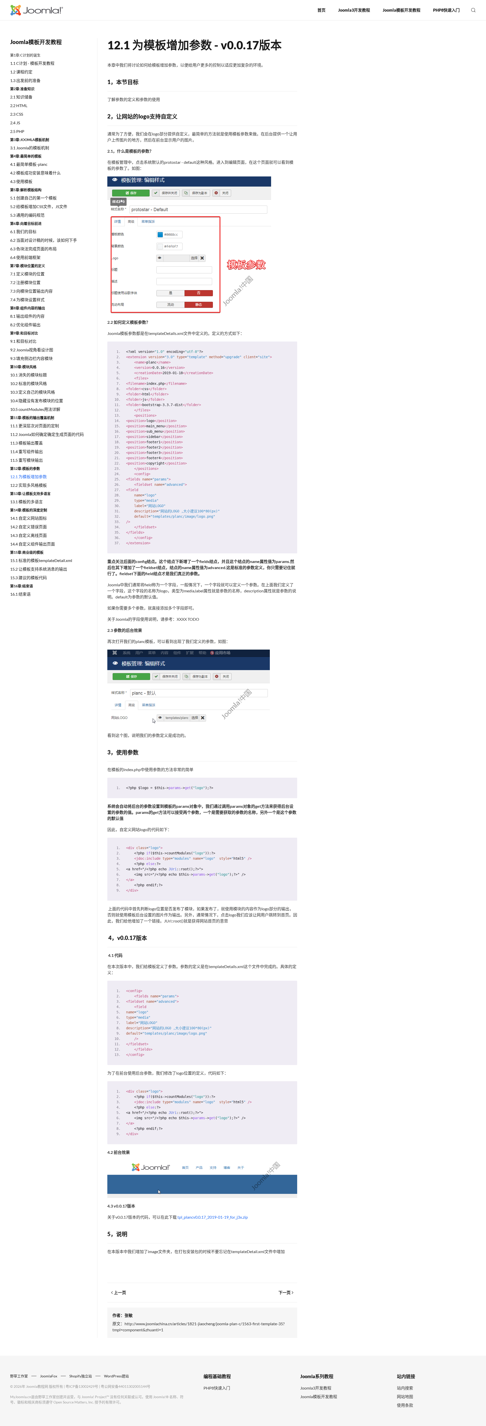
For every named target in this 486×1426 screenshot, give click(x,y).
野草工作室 (19, 1376)
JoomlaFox (48, 1376)
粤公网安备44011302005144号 (125, 1386)
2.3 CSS (16, 114)
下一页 (284, 1292)
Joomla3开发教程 (354, 10)
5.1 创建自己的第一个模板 (33, 197)
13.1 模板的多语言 (26, 501)
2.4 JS (15, 122)
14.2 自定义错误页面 (28, 526)
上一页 (120, 1292)
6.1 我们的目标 (23, 231)
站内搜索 (405, 1387)
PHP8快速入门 (446, 10)
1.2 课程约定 (21, 71)
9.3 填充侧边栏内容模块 (31, 358)
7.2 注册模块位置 (25, 282)
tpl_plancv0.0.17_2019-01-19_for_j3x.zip (212, 1217)
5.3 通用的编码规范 (27, 215)
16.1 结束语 (20, 594)
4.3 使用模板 (21, 181)
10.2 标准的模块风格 (28, 383)
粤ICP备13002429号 (82, 1386)
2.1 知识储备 (21, 96)
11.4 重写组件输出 (26, 451)
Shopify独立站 (80, 1376)
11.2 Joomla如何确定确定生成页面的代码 (47, 434)
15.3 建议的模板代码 (28, 577)
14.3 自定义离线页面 (28, 535)
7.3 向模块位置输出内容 (31, 291)
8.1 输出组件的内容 (27, 316)
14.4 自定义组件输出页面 (32, 543)
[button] (473, 10)
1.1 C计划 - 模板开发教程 (32, 63)
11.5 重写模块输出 (26, 460)
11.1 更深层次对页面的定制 (34, 425)
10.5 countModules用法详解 (35, 409)
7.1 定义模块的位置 (27, 273)
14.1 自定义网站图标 (28, 518)
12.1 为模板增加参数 (28, 476)
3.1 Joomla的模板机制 (29, 147)
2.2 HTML (18, 105)
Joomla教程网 (37, 1386)
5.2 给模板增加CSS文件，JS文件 (38, 206)
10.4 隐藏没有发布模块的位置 (36, 400)
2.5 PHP (17, 131)
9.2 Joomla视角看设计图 (31, 349)
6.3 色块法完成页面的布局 (33, 248)
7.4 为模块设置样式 (27, 299)
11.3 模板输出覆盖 (26, 442)
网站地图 (405, 1396)
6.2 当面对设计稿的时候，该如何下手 (43, 240)
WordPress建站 (116, 1376)
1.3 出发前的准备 (25, 80)
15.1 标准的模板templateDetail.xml (41, 560)
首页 (321, 10)
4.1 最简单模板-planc (28, 164)
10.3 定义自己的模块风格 (32, 392)
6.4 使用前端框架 (25, 257)
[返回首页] (36, 10)
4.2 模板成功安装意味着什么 (35, 172)
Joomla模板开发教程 (401, 10)
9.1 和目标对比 (23, 341)
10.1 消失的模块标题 (28, 374)
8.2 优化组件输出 (25, 324)
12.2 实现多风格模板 (28, 485)
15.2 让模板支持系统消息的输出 (38, 569)
